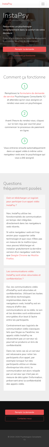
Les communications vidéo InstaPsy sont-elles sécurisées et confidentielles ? (23, 275)
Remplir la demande (24, 49)
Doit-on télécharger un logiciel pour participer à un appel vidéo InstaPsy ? (22, 201)
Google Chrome (19, 255)
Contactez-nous (24, 418)
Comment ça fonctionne (24, 55)
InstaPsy (7, 4)
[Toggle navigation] (43, 4)
